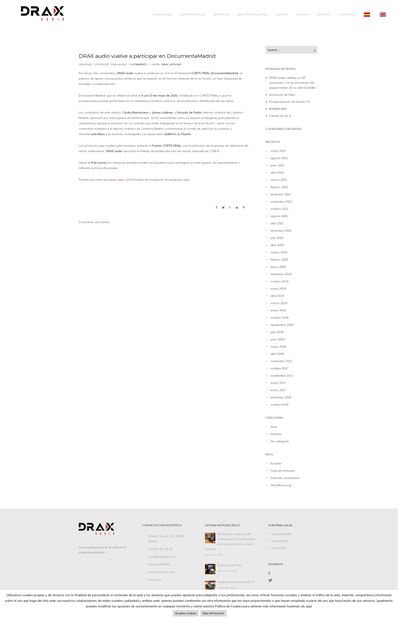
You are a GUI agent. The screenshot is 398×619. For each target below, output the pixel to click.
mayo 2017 (278, 383)
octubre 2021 (279, 209)
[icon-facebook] (269, 573)
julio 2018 (277, 332)
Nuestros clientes (252, 14)
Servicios (221, 14)
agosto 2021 (279, 216)
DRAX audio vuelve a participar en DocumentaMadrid (147, 56)
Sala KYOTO (279, 548)
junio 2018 (277, 339)
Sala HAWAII (280, 541)
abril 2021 (277, 223)
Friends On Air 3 (280, 116)
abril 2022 (277, 172)
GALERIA (302, 14)
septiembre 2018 (282, 325)
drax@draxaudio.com (162, 556)
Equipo (282, 14)
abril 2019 (277, 296)
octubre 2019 (279, 281)
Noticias (324, 14)
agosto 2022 (279, 158)
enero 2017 (278, 390)
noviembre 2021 (281, 201)
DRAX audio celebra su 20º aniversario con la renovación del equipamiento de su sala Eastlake (292, 82)
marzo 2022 (279, 180)
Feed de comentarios (285, 478)
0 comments (138, 64)
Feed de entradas (283, 471)
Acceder (276, 463)
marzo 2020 (279, 252)
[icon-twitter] (270, 580)
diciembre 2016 (281, 397)
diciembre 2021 (281, 194)
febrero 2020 (279, 259)
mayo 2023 (278, 151)
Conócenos (162, 14)
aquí (121, 179)
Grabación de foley (282, 95)
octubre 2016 (279, 404)
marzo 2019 (279, 303)
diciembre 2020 (281, 230)
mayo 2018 (278, 346)
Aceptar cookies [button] (185, 613)
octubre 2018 (279, 317)
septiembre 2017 (282, 375)
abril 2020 (277, 245)
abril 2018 (277, 354)
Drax (165, 64)
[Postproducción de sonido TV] (210, 586)
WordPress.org (281, 485)
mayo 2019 (278, 288)
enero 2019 (278, 310)
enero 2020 (278, 267)
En (386, 14)
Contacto (347, 14)
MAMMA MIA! (277, 109)
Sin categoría (280, 441)
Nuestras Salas (192, 14)
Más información (213, 613)
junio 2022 (277, 165)
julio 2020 (277, 238)
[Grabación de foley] (210, 569)
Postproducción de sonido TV (289, 102)
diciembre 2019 (281, 274)
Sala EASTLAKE (281, 534)
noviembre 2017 (281, 361)
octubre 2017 (279, 368)
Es (369, 14)
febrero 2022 (279, 187)
